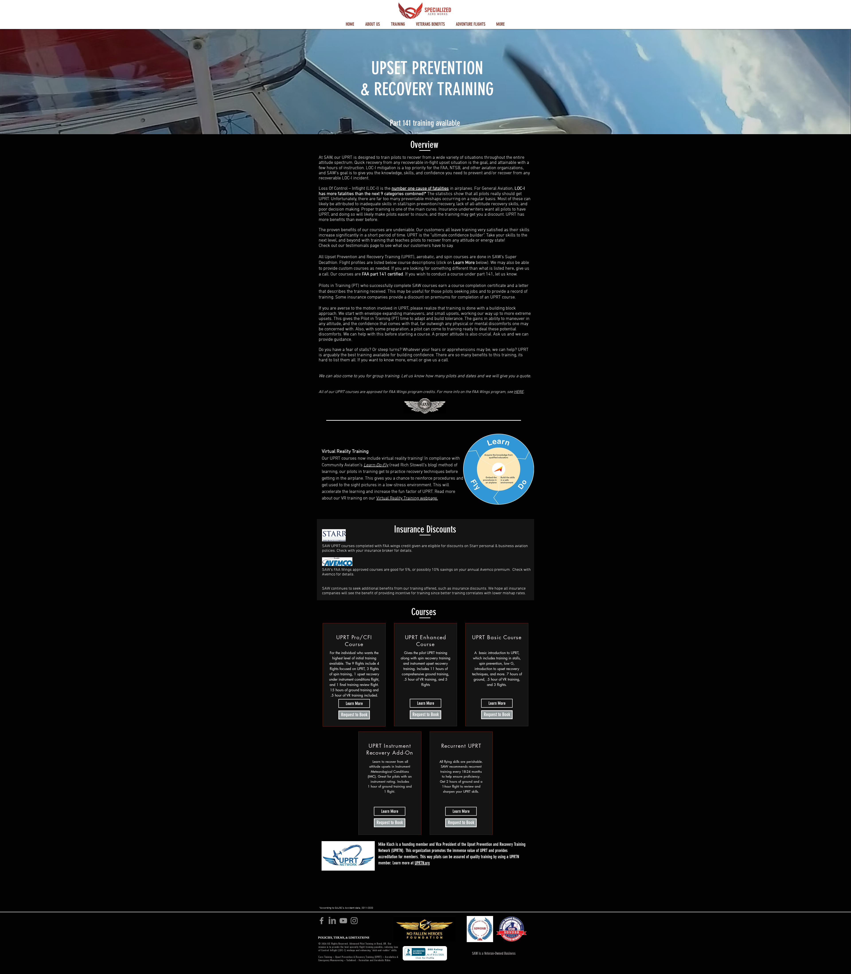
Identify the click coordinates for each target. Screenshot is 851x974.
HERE (518, 392)
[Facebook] (321, 920)
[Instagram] (354, 920)
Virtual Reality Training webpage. (407, 498)
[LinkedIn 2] (332, 920)
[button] (372, 24)
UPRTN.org (422, 863)
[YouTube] (343, 920)
